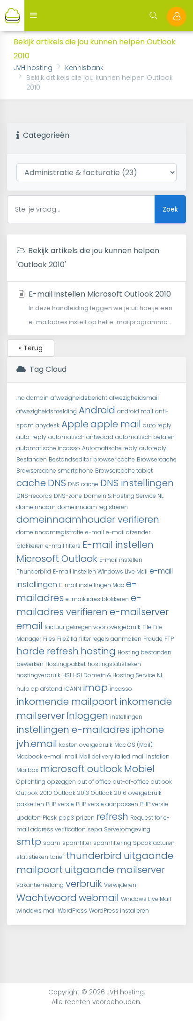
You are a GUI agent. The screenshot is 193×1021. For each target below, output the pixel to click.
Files (49, 639)
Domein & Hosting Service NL (123, 496)
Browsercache (157, 459)
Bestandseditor (70, 459)
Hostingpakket (65, 664)
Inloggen (87, 715)
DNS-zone (68, 496)
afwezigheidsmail (134, 398)
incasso (121, 689)
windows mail (36, 911)
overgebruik (145, 793)
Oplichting (30, 782)
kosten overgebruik (85, 745)
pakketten (30, 804)
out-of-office (131, 782)
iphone (148, 729)
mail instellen (151, 756)
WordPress (72, 911)
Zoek (170, 209)
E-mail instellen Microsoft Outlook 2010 (99, 307)
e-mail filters (63, 546)
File (146, 627)
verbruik (84, 883)
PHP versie (60, 804)
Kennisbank (84, 67)
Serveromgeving (127, 829)
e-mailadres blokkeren (97, 599)
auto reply (157, 425)
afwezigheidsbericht (79, 398)
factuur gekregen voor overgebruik (93, 627)
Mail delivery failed (104, 756)
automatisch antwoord (80, 437)
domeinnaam (36, 507)
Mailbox (27, 770)
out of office (94, 782)
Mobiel (139, 768)
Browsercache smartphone (54, 471)
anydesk (47, 425)
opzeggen (61, 782)
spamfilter (76, 843)
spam (51, 843)
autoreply (152, 448)
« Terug (31, 348)
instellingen (126, 717)
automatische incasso (48, 448)
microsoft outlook (81, 768)
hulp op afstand (39, 689)
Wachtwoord (46, 897)
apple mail (115, 424)
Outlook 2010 (34, 793)
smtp (28, 841)
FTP (169, 639)
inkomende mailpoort (67, 701)
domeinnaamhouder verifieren (87, 519)
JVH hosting (33, 67)
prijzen (85, 818)
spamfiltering (112, 843)
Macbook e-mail (39, 756)
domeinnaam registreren (93, 507)
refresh (112, 816)
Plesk (50, 818)
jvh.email (36, 743)
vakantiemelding (40, 885)
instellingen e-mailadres (73, 729)
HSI (66, 675)
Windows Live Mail (146, 899)
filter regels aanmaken (110, 639)
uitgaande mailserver (115, 869)
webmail (99, 897)
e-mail (94, 532)
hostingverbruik (38, 675)
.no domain (32, 398)
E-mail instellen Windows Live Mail (100, 571)
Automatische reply (109, 448)
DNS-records (34, 496)
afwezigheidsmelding (46, 411)
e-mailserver (139, 611)
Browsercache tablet (124, 471)
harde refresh (47, 651)
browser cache (114, 459)
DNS (57, 482)
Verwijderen (120, 885)
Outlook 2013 (71, 793)
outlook (161, 782)
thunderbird (94, 855)
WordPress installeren (119, 911)
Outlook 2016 (108, 793)
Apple (75, 424)
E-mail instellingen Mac (91, 585)
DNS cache (83, 484)
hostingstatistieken (114, 664)
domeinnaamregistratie (49, 532)
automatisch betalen (145, 437)
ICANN (72, 689)
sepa (95, 829)
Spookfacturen (154, 843)
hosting (98, 651)
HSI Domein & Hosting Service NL (118, 675)
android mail (135, 411)
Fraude (153, 639)
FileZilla (67, 639)
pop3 (66, 818)
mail (71, 756)
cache (31, 482)
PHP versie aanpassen (107, 804)
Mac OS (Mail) (133, 745)
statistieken (32, 857)
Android (97, 410)
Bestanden (31, 459)
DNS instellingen (137, 482)
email (29, 625)
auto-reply (31, 437)
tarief (57, 857)
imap (95, 687)
